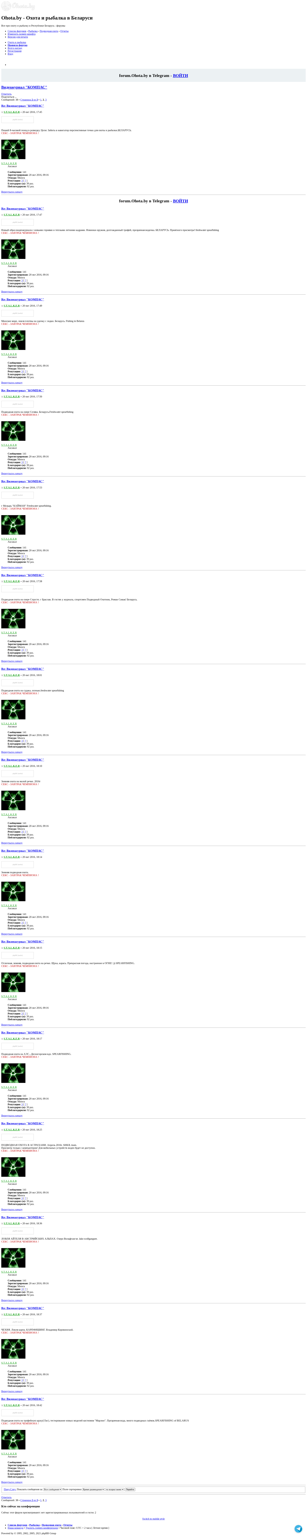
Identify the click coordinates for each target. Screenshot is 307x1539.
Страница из (29, 99)
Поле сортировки (72, 1489)
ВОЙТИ (180, 75)
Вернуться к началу (12, 191)
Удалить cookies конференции (42, 1528)
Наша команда (15, 1528)
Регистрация (14, 51)
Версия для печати (18, 37)
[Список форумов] (18, 10)
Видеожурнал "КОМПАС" (24, 87)
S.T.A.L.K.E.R (12, 112)
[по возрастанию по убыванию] (120, 1489)
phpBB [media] (18, 119)
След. (13, 1489)
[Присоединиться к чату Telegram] (298, 1529)
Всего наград (15, 48)
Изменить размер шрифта (21, 34)
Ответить (6, 94)
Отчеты (64, 31)
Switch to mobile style (153, 1518)
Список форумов (17, 31)
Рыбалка (33, 31)
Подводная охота (49, 31)
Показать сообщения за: (30, 1489)
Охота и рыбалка (17, 42)
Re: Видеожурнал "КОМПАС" (22, 105)
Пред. (7, 1489)
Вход (10, 53)
